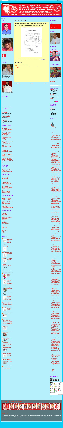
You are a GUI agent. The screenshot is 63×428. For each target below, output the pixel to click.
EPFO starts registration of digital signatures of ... (55, 200)
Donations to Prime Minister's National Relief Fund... (55, 196)
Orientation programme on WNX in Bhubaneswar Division (56, 337)
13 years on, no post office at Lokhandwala (55, 187)
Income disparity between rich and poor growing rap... (55, 172)
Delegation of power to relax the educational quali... (55, 229)
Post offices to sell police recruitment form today (55, 298)
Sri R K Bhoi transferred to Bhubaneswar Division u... (55, 307)
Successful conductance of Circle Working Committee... (55, 341)
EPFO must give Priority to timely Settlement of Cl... (55, 151)
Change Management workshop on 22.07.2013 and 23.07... (55, 281)
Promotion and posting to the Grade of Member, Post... (55, 248)
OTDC (3, 228)
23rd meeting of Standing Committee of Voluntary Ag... (55, 203)
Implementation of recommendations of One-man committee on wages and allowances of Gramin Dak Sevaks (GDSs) (7, 344)
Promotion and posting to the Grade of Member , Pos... (55, 246)
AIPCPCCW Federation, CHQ (7, 313)
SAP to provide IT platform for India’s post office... (55, 155)
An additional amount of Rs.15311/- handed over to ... (55, 313)
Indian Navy (4, 221)
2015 (51, 123)
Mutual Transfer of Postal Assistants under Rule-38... (55, 363)
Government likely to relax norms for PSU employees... (55, 212)
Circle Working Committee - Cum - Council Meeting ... (55, 349)
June (52, 364)
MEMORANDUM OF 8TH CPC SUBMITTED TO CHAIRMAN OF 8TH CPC (7, 266)
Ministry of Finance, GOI (5, 223)
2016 (51, 122)
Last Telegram (53, 327)
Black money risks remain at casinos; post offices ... (55, 318)
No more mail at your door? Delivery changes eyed (55, 180)
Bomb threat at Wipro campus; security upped (55, 258)
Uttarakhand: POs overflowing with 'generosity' (55, 244)
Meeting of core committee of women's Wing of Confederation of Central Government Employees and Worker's (7, 282)
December (53, 126)
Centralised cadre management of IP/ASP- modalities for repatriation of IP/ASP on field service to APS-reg (9, 298)
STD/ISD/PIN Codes (5, 218)
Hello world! (4, 293)
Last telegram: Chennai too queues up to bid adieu (55, 346)
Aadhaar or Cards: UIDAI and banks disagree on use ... (55, 178)
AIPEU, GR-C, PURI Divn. (6, 366)
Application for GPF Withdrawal (6, 199)
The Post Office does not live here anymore (55, 262)
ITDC (3, 226)
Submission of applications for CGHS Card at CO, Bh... (55, 306)
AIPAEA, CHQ (5, 307)
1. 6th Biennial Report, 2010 (6, 182)
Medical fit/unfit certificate (6, 203)
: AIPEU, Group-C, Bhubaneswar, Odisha (7, 58)
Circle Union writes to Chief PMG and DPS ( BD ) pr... (55, 138)
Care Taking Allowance (5, 139)
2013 (51, 125)
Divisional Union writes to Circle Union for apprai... (56, 139)
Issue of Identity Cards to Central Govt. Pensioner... (56, 202)
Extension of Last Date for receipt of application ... (55, 315)
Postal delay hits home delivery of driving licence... (55, 288)
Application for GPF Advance (6, 198)
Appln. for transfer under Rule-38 (7, 204)
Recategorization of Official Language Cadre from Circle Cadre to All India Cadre (7, 304)
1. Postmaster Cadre (5, 150)
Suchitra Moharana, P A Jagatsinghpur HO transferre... (56, 304)
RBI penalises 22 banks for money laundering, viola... (55, 329)
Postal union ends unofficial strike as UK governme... (55, 354)
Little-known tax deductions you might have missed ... (56, 147)
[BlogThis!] (41, 59)
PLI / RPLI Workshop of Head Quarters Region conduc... (55, 250)
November (53, 127)
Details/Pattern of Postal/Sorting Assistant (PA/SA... (56, 171)
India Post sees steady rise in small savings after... (55, 300)
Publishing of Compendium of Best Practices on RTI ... (55, 317)
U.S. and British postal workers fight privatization (55, 193)
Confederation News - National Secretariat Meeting (55, 225)
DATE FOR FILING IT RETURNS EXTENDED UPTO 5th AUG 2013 (55, 136)
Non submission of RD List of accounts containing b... (55, 279)
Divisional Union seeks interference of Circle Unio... (55, 302)
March (53, 368)
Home (32, 83)
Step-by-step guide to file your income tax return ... (55, 149)
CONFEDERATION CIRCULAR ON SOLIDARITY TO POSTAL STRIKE (9, 309)
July (52, 132)
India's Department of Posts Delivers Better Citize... (55, 214)
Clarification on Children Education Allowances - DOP (9, 355)
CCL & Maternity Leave (5, 135)
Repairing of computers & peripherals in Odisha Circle (55, 198)
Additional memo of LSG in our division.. (9, 361)
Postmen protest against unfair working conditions (55, 216)
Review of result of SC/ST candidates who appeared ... (55, 220)
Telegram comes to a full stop (55, 332)
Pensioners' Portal (4, 230)
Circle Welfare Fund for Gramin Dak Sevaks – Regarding (55, 311)
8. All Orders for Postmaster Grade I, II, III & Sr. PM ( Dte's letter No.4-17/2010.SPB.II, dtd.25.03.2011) (7, 158)
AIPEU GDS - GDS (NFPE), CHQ (7, 238)
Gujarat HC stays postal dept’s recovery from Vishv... (55, 209)
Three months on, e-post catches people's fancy (56, 256)
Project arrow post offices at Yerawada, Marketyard (55, 181)
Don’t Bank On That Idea (54, 156)
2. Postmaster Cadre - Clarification (7, 151)
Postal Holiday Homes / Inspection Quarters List (9, 288)
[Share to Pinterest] (44, 59)
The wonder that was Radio (55, 206)
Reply (18, 67)
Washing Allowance (5, 145)
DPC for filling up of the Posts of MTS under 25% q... (56, 275)
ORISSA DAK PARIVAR (6, 332)
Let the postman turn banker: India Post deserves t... (55, 320)
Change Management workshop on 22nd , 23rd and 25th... (55, 322)
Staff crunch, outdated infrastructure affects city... (55, 185)
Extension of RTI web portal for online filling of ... (55, 153)
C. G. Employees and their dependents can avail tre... (55, 189)
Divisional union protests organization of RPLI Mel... (55, 143)
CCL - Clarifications (5, 134)
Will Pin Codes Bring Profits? (55, 157)
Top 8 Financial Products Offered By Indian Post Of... (55, 284)
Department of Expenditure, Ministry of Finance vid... (55, 361)
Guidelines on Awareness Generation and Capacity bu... (56, 295)
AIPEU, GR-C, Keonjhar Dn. (7, 347)
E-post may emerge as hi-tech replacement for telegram (55, 218)
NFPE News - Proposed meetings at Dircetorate (55, 290)
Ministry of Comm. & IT (5, 214)
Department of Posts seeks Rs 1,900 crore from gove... (55, 343)
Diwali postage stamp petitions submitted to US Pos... (55, 282)
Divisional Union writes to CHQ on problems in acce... (55, 242)
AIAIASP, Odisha (5, 319)
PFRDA (3, 231)
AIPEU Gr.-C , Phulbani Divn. (7, 353)
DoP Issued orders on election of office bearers (9, 254)
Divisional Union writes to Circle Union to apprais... (56, 141)
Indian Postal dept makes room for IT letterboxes (55, 221)
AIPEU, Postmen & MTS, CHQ (7, 258)
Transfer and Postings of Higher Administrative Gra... (55, 164)
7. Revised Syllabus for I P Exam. (7, 156)
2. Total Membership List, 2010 (6, 183)
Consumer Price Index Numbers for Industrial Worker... (56, 133)
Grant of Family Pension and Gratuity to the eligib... (55, 233)
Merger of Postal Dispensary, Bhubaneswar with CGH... (55, 169)
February (53, 369)
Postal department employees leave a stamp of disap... (55, 161)
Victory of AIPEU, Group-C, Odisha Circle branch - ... (55, 326)
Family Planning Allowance (6, 143)
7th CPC (3, 232)
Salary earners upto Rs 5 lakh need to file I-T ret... (55, 239)
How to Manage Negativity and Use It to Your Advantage (55, 174)
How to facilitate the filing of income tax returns (55, 159)
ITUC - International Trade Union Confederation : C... (56, 260)
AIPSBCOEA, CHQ (5, 326)
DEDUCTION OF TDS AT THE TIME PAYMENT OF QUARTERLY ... (55, 356)
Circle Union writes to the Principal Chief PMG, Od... (55, 293)
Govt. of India (4, 213)
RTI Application (4, 206)
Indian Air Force (4, 222)
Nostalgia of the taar (54, 347)
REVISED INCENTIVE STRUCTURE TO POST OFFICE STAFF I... (55, 359)
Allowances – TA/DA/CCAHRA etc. (7, 132)
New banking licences (54, 344)
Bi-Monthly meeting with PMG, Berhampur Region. (55, 292)
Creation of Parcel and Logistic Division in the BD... (55, 273)
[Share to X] (42, 59)
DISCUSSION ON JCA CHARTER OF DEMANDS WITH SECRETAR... (56, 266)
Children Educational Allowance (6, 136)
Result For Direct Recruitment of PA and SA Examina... (56, 272)
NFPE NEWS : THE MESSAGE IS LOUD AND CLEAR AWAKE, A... (56, 191)
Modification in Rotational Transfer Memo (55, 309)
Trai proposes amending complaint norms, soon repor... (55, 146)
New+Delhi (56, 101)
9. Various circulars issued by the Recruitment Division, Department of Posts (7, 160)
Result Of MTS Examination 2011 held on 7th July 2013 (56, 270)
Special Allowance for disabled (6, 146)
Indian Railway (4, 219)
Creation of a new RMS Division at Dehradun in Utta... (55, 162)
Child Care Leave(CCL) (5, 133)
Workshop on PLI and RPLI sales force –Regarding (55, 277)
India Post (3, 215)
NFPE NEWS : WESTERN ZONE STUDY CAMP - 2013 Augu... (55, 208)
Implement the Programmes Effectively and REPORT (9, 275)
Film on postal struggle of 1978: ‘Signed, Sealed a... (55, 352)
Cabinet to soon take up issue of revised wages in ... (56, 237)
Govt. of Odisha (4, 227)
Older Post (46, 83)
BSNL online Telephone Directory (7, 217)
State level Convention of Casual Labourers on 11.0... (56, 335)
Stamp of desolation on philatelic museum (54, 286)
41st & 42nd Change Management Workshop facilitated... (55, 228)
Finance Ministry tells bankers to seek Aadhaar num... (56, 176)
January (53, 370)
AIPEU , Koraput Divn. (6, 338)
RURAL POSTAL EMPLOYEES (7, 252)
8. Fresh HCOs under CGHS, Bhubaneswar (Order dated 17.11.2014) (6, 192)
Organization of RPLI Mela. (55, 205)
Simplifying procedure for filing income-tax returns (55, 240)
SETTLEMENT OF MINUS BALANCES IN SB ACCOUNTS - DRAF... (56, 167)
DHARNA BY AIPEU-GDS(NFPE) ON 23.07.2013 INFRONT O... (55, 231)
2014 (51, 124)
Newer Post (17, 83)
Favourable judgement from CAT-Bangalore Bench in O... (55, 330)
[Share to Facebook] (43, 59)
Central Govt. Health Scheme (6, 225)
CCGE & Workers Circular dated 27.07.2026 (9, 260)
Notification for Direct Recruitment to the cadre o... (55, 324)
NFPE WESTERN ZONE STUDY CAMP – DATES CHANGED (55, 264)
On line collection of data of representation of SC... (55, 333)
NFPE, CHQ (4, 264)
